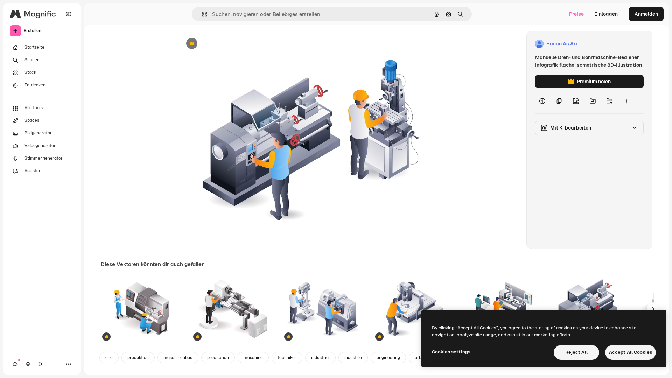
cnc (109, 357)
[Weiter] (653, 309)
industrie (353, 357)
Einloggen (606, 14)
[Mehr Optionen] (626, 101)
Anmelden (646, 14)
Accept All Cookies (630, 352)
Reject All (576, 352)
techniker (287, 357)
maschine (253, 357)
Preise (576, 14)
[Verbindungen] (15, 364)
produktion (138, 357)
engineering (388, 357)
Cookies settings (451, 352)
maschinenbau (177, 357)
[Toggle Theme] (40, 364)
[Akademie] (28, 364)
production (218, 357)
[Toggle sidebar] (68, 14)
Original (224, 44)
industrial (320, 357)
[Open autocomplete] (201, 14)
